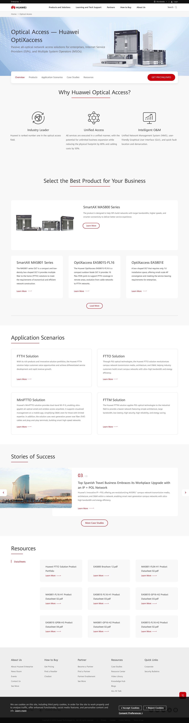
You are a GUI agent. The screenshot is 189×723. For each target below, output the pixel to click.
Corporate (149, 666)
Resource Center (118, 671)
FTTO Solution (114, 356)
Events (14, 676)
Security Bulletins (152, 671)
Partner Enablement (86, 676)
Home (13, 14)
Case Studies (116, 666)
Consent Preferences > (131, 713)
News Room (16, 671)
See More (15, 686)
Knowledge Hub (118, 681)
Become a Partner (85, 666)
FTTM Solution (114, 400)
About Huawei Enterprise (22, 666)
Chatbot (47, 676)
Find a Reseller (50, 671)
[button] (3, 492)
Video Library (117, 676)
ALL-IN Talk (116, 691)
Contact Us (16, 681)
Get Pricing (49, 666)
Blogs (113, 686)
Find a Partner (84, 671)
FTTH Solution (27, 356)
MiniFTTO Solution (31, 400)
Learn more (20, 710)
